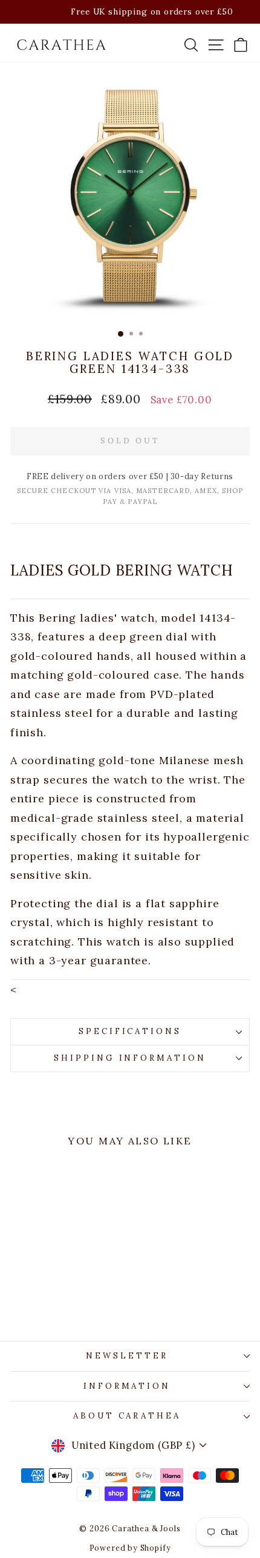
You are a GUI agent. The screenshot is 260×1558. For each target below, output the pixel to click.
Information (127, 1386)
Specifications (130, 1031)
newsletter (127, 1356)
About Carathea (127, 1416)
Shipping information (130, 1058)
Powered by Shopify (130, 1548)
